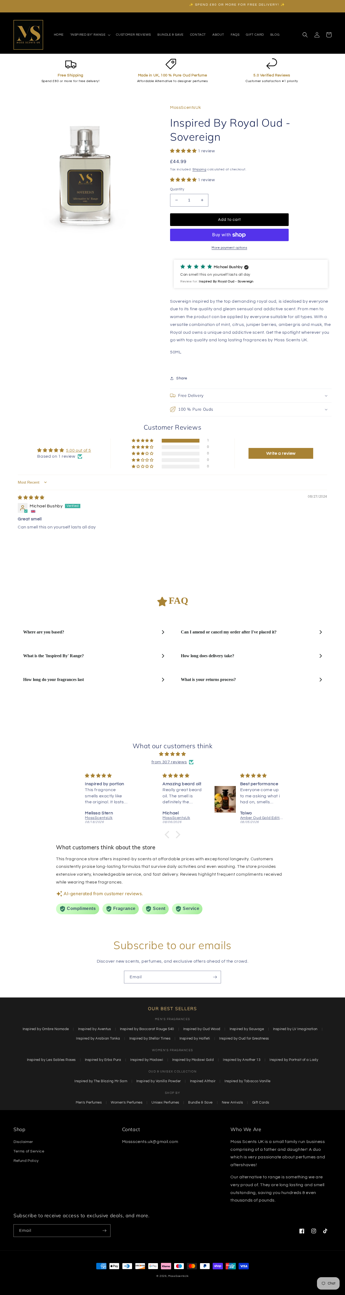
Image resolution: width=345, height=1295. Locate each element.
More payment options (229, 247)
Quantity (177, 189)
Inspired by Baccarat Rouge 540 (147, 1029)
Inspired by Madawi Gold (193, 1060)
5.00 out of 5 (78, 450)
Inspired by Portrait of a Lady (294, 1060)
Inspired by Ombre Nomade (46, 1029)
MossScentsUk (178, 1276)
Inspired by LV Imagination (295, 1029)
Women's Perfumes (126, 1102)
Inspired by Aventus (94, 1029)
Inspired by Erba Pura (103, 1060)
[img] (31, 497)
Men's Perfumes (89, 1102)
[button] (90, 34)
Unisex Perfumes (165, 1102)
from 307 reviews (169, 762)
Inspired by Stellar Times (150, 1038)
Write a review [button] (281, 453)
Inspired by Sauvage (247, 1029)
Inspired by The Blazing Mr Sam (100, 1081)
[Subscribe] (215, 977)
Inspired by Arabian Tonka (98, 1038)
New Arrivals (232, 1102)
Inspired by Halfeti (195, 1038)
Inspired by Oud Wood (201, 1029)
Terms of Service (28, 1151)
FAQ (178, 600)
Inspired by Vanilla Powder (158, 1081)
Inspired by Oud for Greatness (244, 1038)
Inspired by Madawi (146, 1060)
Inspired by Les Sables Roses (51, 1060)
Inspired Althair (203, 1081)
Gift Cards (260, 1102)
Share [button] (181, 378)
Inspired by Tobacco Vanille (248, 1081)
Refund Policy (26, 1161)
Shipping (199, 169)
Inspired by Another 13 (241, 1060)
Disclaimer (23, 1142)
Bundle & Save (200, 1102)
